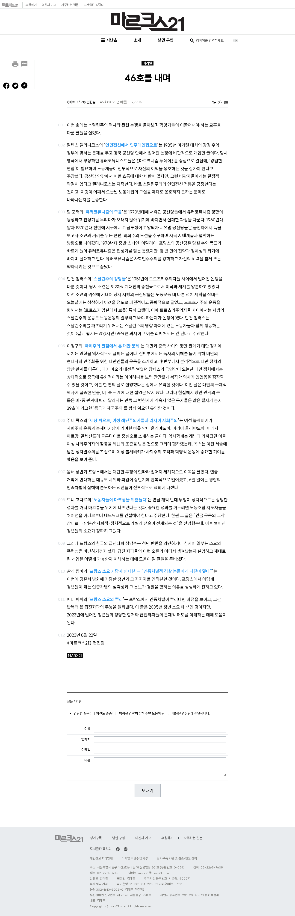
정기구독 (96, 838)
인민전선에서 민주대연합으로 (131, 145)
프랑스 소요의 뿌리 (106, 599)
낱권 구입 (166, 40)
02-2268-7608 (212, 867)
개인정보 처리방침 (101, 858)
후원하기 (31, 5)
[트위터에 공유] (15, 85)
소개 (137, 40)
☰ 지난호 (109, 40)
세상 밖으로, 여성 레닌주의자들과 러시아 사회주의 (134, 420)
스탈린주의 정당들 (110, 279)
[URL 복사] (24, 84)
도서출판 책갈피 (94, 5)
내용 (87, 760)
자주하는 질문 (70, 5)
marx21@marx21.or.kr (153, 873)
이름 (87, 728)
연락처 (85, 739)
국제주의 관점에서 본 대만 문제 (112, 346)
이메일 (85, 749)
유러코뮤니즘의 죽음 (104, 212)
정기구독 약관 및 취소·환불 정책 (177, 858)
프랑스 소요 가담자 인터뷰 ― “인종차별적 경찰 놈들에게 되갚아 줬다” (151, 571)
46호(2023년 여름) (114, 102)
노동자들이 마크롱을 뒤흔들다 (120, 500)
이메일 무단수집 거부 (135, 858)
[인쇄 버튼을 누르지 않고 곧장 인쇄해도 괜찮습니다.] (15, 63)
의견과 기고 (49, 5)
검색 (235, 40)
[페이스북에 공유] (6, 85)
